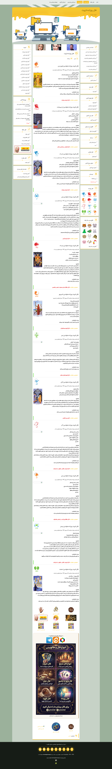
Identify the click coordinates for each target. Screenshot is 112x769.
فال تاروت (86, 2)
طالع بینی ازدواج (93, 131)
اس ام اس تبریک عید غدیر (91, 52)
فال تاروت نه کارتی (25, 77)
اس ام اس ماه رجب (92, 69)
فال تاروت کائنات (25, 58)
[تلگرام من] (67, 749)
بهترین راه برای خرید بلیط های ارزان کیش (22, 110)
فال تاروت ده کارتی (25, 80)
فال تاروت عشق (26, 84)
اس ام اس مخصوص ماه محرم (90, 58)
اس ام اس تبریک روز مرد (91, 66)
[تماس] (56, 749)
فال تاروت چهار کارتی (25, 68)
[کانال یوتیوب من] (44, 749)
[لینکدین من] (40, 749)
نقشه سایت (49, 758)
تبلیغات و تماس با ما (53, 2)
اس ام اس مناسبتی (71, 2)
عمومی (69, 736)
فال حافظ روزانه (26, 137)
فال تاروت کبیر (26, 55)
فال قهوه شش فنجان (92, 109)
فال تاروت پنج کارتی (25, 71)
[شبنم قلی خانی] (41, 48)
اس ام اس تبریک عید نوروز (90, 55)
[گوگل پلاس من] (48, 749)
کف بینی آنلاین (41, 729)
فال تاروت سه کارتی (25, 64)
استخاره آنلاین (62, 2)
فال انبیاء (94, 91)
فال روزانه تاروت (89, 10)
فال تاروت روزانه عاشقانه (24, 87)
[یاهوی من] (71, 749)
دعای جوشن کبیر (92, 142)
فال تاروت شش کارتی (24, 74)
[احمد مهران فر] (72, 48)
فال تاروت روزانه (25, 52)
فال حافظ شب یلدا (25, 140)
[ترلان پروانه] (56, 48)
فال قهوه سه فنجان (92, 106)
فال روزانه (80, 2)
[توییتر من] (52, 749)
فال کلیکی (94, 156)
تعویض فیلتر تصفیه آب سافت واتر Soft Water (23, 119)
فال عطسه (27, 162)
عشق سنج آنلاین (93, 167)
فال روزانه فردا (26, 173)
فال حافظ (92, 2)
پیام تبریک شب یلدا (25, 144)
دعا (95, 145)
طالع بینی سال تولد (92, 246)
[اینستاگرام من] (59, 749)
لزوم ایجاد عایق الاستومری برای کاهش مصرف (23, 105)
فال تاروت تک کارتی (25, 61)
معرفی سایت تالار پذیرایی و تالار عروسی (23, 114)
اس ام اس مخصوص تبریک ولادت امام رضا (90, 62)
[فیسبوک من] (63, 749)
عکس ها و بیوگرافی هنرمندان (23, 177)
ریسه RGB (94, 179)
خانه (97, 2)
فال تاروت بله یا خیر (25, 90)
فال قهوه (94, 102)
